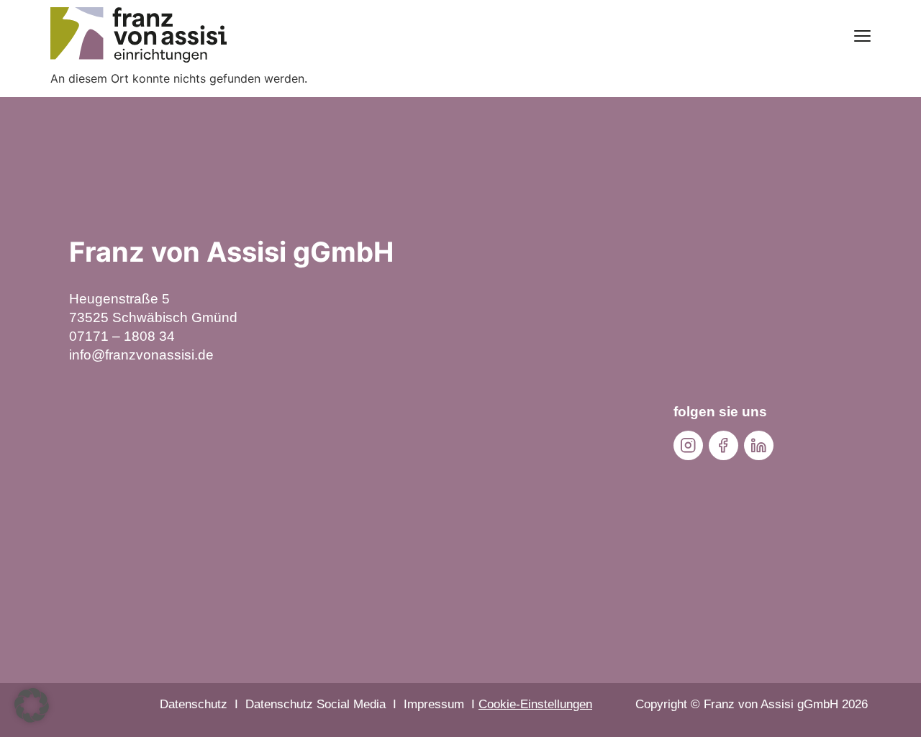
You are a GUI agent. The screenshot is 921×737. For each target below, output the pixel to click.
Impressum (434, 704)
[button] (31, 705)
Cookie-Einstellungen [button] (535, 704)
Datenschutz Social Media (315, 704)
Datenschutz (193, 704)
